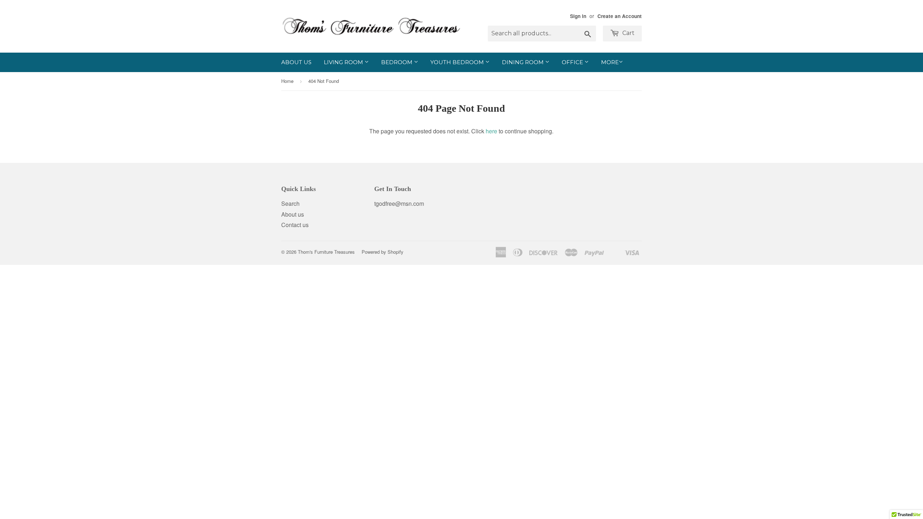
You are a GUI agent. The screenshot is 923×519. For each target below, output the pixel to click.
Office (573, 62)
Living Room (344, 62)
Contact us (295, 225)
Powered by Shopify (382, 251)
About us (296, 62)
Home (287, 80)
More (610, 62)
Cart (628, 33)
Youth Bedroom (457, 62)
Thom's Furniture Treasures (326, 251)
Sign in (578, 16)
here (491, 131)
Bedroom (397, 62)
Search (290, 203)
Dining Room (523, 62)
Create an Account (619, 16)
